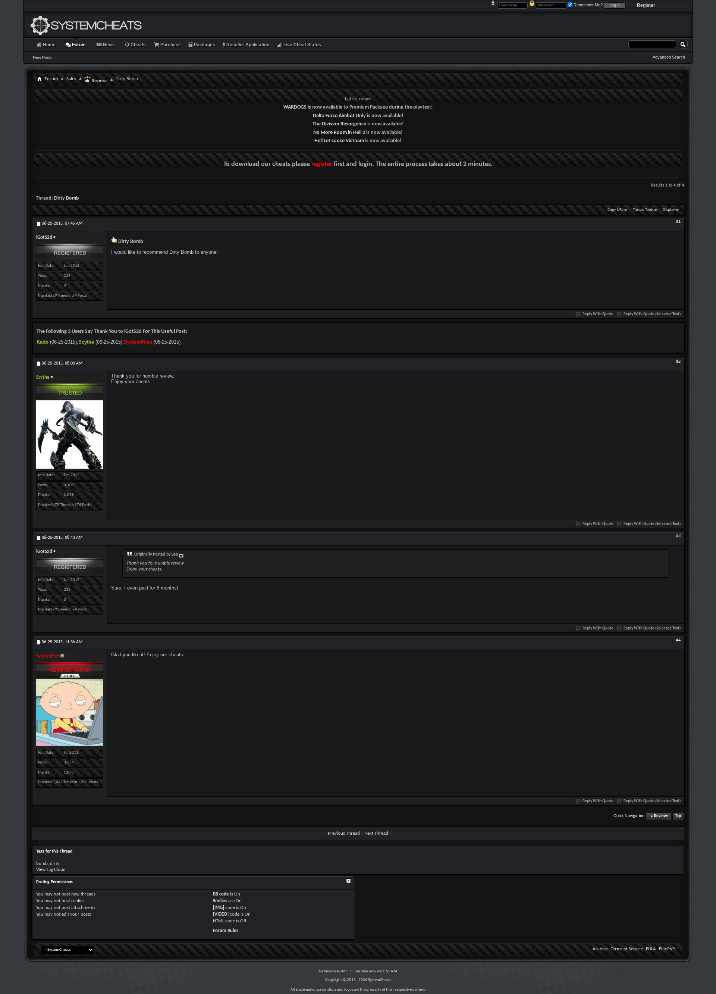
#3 (678, 536)
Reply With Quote (597, 314)
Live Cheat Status (301, 44)
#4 (678, 640)
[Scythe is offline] (69, 434)
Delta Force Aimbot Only (339, 116)
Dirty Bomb (66, 198)
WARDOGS (295, 107)
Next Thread (376, 833)
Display (669, 210)
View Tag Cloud (51, 869)
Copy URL (615, 210)
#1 (678, 221)
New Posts (43, 57)
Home (49, 44)
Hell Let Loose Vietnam (339, 141)
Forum (78, 44)
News (108, 44)
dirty (54, 863)
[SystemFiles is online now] (69, 712)
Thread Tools (643, 210)
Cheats (137, 44)
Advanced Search (669, 57)
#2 (678, 361)
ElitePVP (667, 949)
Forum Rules (225, 930)
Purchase (170, 44)
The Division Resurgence (339, 124)
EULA (651, 949)
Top (678, 816)
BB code (221, 894)
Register (646, 5)
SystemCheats (379, 980)
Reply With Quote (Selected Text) (652, 314)
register (321, 164)
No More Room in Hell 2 (339, 132)
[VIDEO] (221, 914)
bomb (42, 863)
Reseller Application (247, 44)
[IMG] (218, 907)
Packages (204, 44)
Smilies (220, 900)
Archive (600, 949)
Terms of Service (627, 949)
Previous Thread (344, 833)
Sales (71, 78)
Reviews (99, 80)
